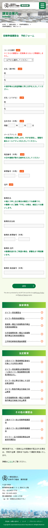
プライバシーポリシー (36, 521)
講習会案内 (12, 24)
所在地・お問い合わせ (12, 521)
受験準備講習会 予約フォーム (11, 26)
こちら (10, 461)
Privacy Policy (39, 293)
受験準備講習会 (24, 24)
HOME (4, 24)
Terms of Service (23, 295)
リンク (24, 521)
